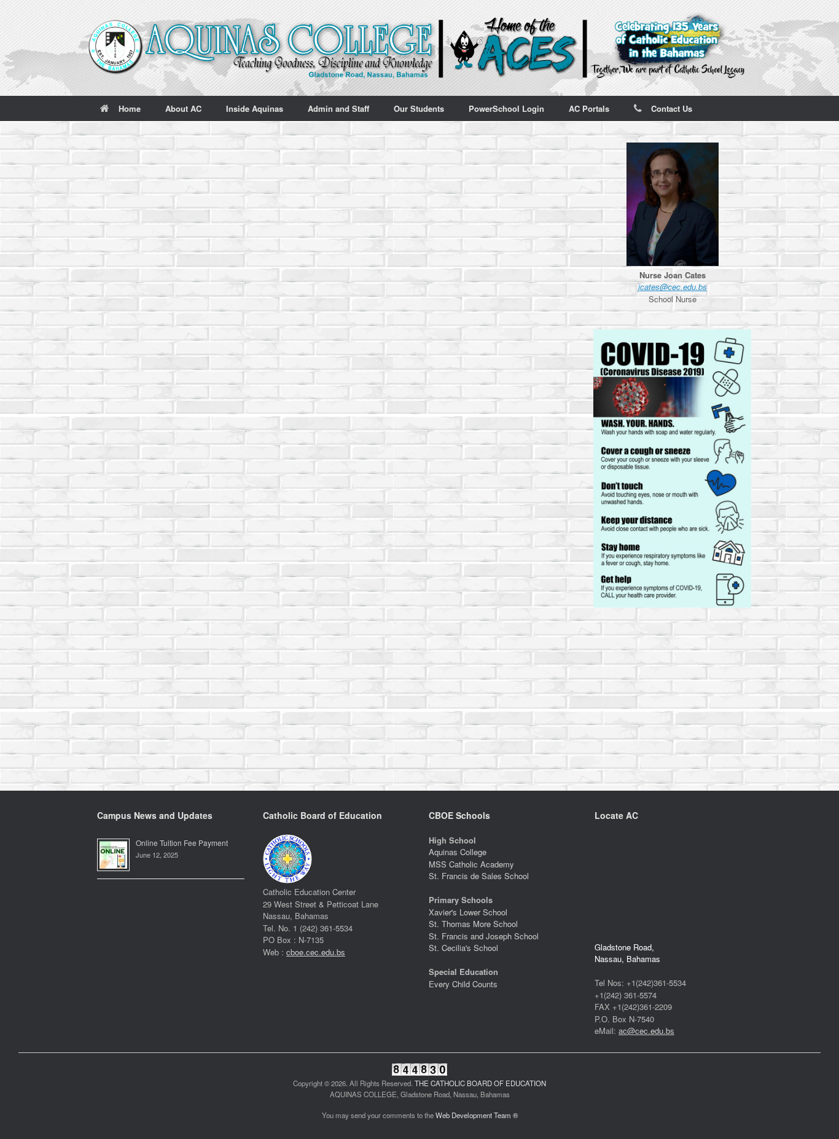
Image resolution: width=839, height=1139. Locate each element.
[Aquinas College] (419, 48)
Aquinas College (457, 852)
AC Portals (589, 108)
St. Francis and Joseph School (484, 936)
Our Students (419, 108)
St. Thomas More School (473, 924)
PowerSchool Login (506, 108)
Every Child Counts (463, 984)
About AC (183, 108)
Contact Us (671, 108)
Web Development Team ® (476, 1115)
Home (130, 108)
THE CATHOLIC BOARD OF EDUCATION (480, 1083)
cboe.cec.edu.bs (315, 952)
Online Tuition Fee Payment (182, 842)
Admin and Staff (338, 108)
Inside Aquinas (254, 108)
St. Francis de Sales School (479, 876)
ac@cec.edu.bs (646, 1030)
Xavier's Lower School (468, 912)
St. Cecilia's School (463, 947)
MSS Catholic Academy (471, 864)
